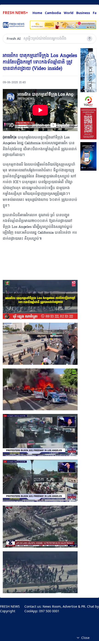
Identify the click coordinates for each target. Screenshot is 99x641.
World (68, 13)
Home (37, 13)
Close (85, 637)
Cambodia (53, 13)
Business (83, 13)
